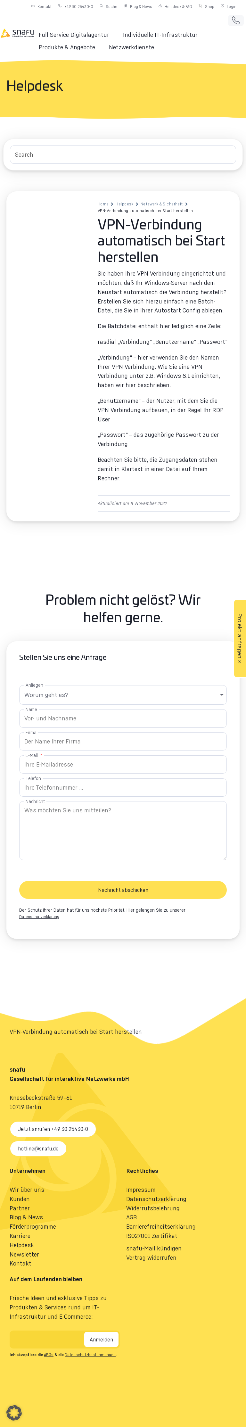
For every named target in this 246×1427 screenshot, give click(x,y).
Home (103, 204)
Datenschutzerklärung (39, 916)
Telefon (33, 778)
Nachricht (35, 801)
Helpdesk (124, 204)
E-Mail (32, 755)
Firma (31, 732)
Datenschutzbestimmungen (90, 1354)
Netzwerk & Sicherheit (162, 204)
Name (31, 709)
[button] (78, 35)
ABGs (48, 1354)
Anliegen (34, 685)
